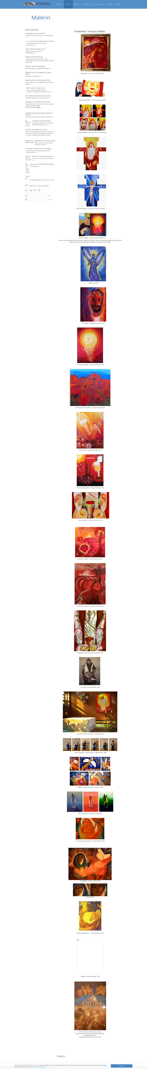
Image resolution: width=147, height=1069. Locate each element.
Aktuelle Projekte (100, 4)
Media (110, 4)
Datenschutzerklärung (39, 1067)
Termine (76, 4)
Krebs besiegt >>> (35, 166)
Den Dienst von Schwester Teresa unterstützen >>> (40, 117)
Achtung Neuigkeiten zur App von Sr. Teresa (42, 180)
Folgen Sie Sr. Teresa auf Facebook (39, 186)
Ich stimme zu (121, 1066)
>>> (34, 45)
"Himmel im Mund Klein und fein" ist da (37, 59)
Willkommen (59, 4)
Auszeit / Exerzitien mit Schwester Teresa (39, 135)
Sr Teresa (68, 4)
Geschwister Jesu (87, 4)
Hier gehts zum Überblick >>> (34, 76)
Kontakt (117, 4)
